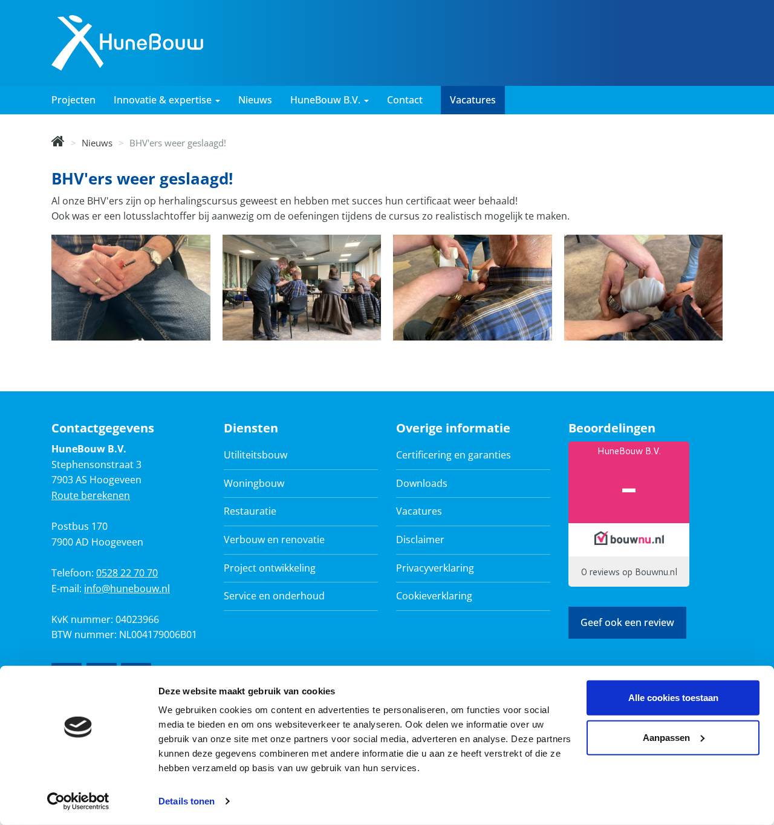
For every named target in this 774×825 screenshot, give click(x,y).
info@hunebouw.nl (127, 588)
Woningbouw (254, 483)
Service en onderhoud (274, 595)
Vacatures (473, 99)
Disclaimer (420, 539)
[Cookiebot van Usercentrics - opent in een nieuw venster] (78, 801)
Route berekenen (90, 495)
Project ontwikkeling (270, 568)
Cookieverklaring (434, 595)
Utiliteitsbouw (255, 454)
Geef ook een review (627, 622)
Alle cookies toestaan (673, 698)
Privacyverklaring (435, 568)
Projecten (73, 99)
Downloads (421, 483)
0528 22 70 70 (127, 572)
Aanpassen (666, 737)
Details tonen (186, 801)
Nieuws (255, 99)
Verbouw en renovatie (274, 539)
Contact (405, 99)
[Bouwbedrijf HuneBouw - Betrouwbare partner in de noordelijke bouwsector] (58, 143)
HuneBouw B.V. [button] (326, 99)
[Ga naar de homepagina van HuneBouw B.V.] (127, 41)
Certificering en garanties (453, 454)
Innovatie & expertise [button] (164, 99)
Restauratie (250, 511)
